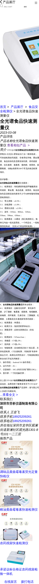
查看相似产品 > (18, 145)
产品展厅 (17, 107)
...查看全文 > (9, 394)
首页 (3, 107)
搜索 (25, 7)
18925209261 (22, 416)
